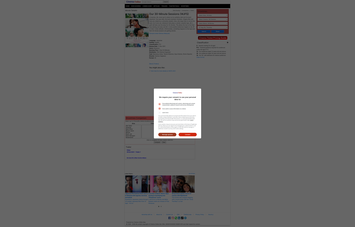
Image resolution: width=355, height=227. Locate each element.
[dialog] (177, 113)
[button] (177, 112)
